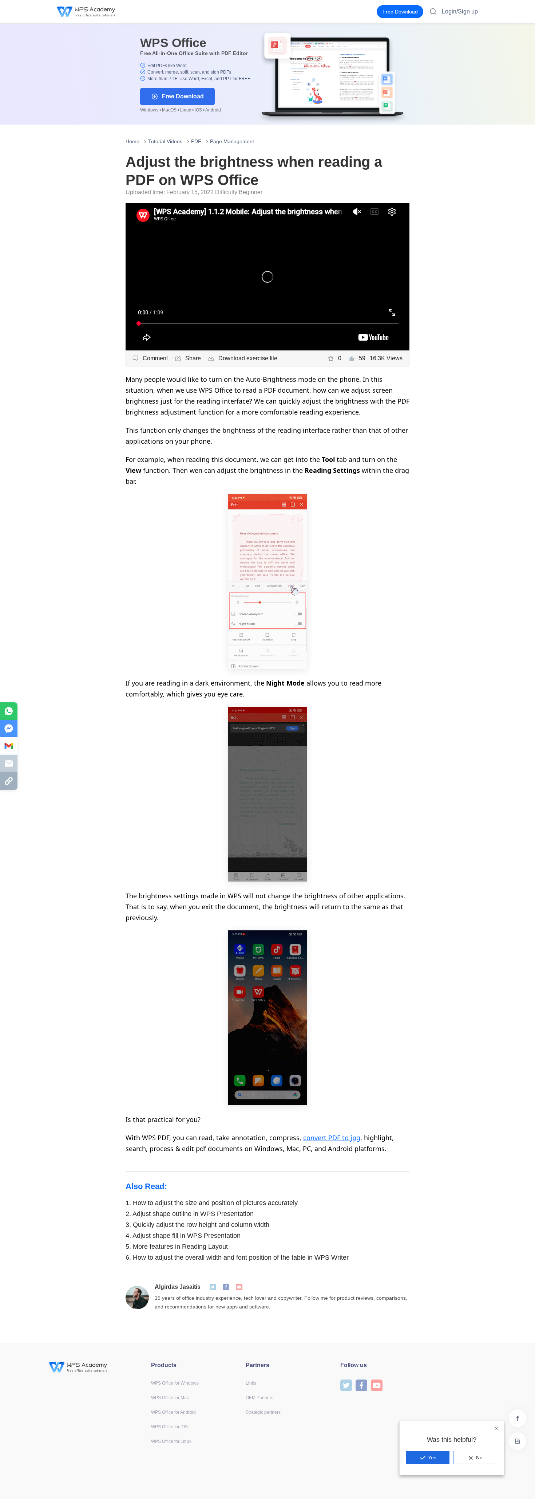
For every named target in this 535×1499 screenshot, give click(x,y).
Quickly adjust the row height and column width (197, 1224)
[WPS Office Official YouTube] (239, 1287)
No (479, 1457)
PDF (196, 141)
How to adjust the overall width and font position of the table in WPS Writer (237, 1257)
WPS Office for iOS (169, 1426)
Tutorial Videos (165, 141)
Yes (432, 1457)
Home (132, 141)
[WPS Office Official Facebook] (226, 1287)
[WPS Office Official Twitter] (213, 1287)
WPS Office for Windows (175, 1383)
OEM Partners (259, 1397)
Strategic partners (263, 1412)
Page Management (232, 141)
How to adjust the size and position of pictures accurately (212, 1202)
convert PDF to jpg (331, 1137)
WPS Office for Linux (171, 1441)
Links (251, 1383)
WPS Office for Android (173, 1412)
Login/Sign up (460, 11)
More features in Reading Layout (177, 1246)
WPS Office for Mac (170, 1397)
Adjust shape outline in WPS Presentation (190, 1213)
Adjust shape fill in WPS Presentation (183, 1235)
